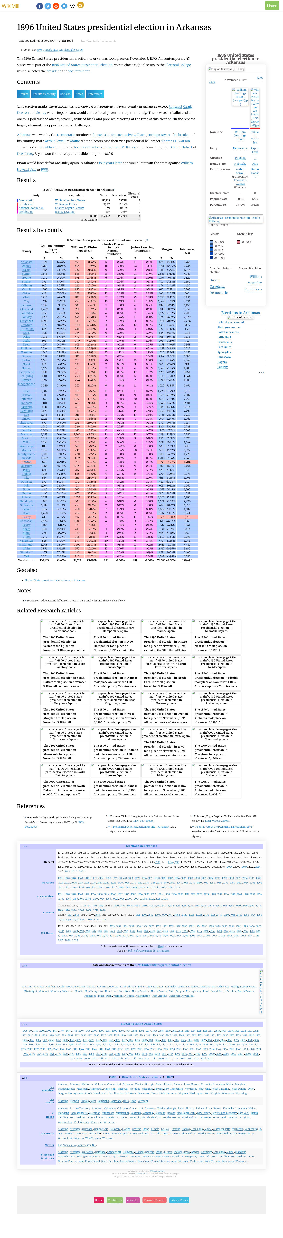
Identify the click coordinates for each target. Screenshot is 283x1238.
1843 (76, 914)
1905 (71, 1044)
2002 (142, 887)
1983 (98, 1053)
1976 (81, 887)
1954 (212, 882)
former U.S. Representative (112, 135)
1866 (51, 1039)
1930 (133, 882)
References (95, 94)
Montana (55, 991)
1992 (115, 898)
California (52, 986)
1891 (144, 914)
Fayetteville (225, 342)
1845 (155, 1035)
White (26, 548)
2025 (196, 1058)
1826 (30, 1035)
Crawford (26, 324)
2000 (129, 898)
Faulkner (26, 348)
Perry (26, 469)
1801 (108, 1030)
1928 (127, 882)
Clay (26, 301)
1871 (85, 1039)
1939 (49, 1049)
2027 (210, 1058)
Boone (26, 277)
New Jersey (25, 154)
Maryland (204, 986)
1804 (128, 1030)
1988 (108, 898)
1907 (163, 905)
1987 (124, 1053)
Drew (26, 344)
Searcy (41, 113)
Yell (26, 556)
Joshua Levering (65, 211)
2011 (100, 1058)
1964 (245, 882)
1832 (70, 1035)
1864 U (123, 878)
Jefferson (26, 399)
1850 (188, 1035)
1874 (144, 878)
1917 (147, 1044)
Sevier (26, 525)
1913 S (74, 882)
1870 (116, 905)
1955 (152, 1049)
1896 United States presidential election (60, 49)
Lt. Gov (165, 1128)
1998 (134, 887)
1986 (114, 887)
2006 (230, 866)
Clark (26, 297)
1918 (93, 882)
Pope (26, 489)
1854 (118, 926)
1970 (61, 887)
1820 (230, 1030)
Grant (26, 364)
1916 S (177, 914)
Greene (26, 368)
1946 (186, 882)
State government (229, 327)
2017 (140, 1058)
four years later (110, 163)
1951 (127, 1049)
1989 (137, 1053)
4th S (185, 930)
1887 (190, 1039)
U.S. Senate (47, 912)
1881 (150, 1039)
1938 (159, 882)
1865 (45, 1039)
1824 (256, 1030)
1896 (217, 878)
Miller (26, 442)
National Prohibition (31, 208)
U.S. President (45, 896)
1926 (120, 882)
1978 (87, 887)
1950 (199, 882)
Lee (26, 414)
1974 (75, 887)
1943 (75, 1049)
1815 (199, 1030)
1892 (212, 81)
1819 (223, 1030)
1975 (45, 1053)
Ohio (255, 163)
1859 (101, 905)
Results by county (44, 94)
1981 (85, 1053)
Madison (26, 434)
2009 (87, 1058)
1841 (129, 1035)
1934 (170, 862)
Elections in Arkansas (240, 313)
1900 (260, 78)
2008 (144, 898)
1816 (205, 1030)
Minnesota (249, 986)
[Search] (80, 5)
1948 (192, 882)
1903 (157, 914)
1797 (81, 1030)
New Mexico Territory (224, 1112)
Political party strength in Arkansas (149, 950)
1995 (177, 1053)
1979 (71, 1053)
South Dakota (246, 991)
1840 (67, 878)
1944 (179, 882)
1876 (150, 878)
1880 (163, 878)
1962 (239, 882)
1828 (44, 1035)
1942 (172, 882)
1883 (129, 905)
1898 (224, 878)
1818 (217, 1030)
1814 (193, 1030)
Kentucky (170, 986)
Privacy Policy (179, 1200)
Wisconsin (174, 995)
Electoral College (178, 65)
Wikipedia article (157, 1170)
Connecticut (78, 986)
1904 (244, 878)
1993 (164, 1053)
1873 (98, 1039)
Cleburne (26, 305)
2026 (203, 1058)
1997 (191, 1053)
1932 (157, 862)
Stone (26, 532)
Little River (26, 422)
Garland (27, 360)
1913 (178, 905)
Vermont (118, 995)
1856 (101, 878)
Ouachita (26, 465)
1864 (106, 894)
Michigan (236, 986)
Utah (109, 995)
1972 (68, 887)
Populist (240, 157)
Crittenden (27, 328)
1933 (251, 1044)
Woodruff (26, 552)
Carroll (26, 289)
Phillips (26, 473)
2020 (74, 871)
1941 (62, 1049)
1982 (101, 887)
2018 (67, 871)
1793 (55, 1030)
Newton (23, 113)
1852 (95, 878)
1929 (225, 1044)
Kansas (159, 986)
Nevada (26, 458)
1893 (229, 1039)
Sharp (26, 528)
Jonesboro (224, 357)
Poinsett (26, 481)
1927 (212, 1044)
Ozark (187, 106)
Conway (222, 366)
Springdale (224, 352)
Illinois (132, 986)
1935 (23, 1049)
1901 (157, 905)
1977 (58, 1053)
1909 (164, 914)
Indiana (142, 986)
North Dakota (159, 991)
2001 (219, 1053)
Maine (75, 141)
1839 (116, 1035)
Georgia (113, 986)
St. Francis (26, 505)
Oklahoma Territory (106, 1117)
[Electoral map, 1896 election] (261, 1011)
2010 (244, 866)
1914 (81, 882)
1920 (100, 882)
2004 (137, 898)
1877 (124, 1039)
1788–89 (27, 1030)
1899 (31, 1044)
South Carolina (227, 991)
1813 (187, 1030)
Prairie (26, 493)
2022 (82, 871)
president (54, 71)
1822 (243, 1030)
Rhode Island (210, 991)
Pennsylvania (193, 991)
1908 (44, 169)
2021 (168, 1058)
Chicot (26, 293)
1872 (137, 878)
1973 (32, 1053)
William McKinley (255, 137)
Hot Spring (26, 376)
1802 (114, 1030)
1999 (204, 1053)
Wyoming (187, 995)
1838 (109, 1035)
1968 (259, 882)
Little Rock (224, 337)
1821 (237, 1030)
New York (124, 991)
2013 (113, 1058)
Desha (26, 340)
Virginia (129, 995)
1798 (88, 1030)
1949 (114, 1049)
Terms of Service (154, 1200)
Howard (26, 380)
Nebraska (240, 163)
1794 (61, 1030)
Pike (26, 477)
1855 (97, 914)
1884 (177, 878)
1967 (231, 1049)
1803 (121, 1030)
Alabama (27, 986)
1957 (165, 1049)
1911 (111, 1044)
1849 (181, 1035)
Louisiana (183, 986)
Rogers (222, 362)
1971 (258, 1049)
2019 (153, 1058)
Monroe (26, 450)
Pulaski (26, 497)
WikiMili (10, 5)
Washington (26, 544)
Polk (26, 485)
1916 (87, 882)
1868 (130, 878)
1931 (238, 1044)
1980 (94, 887)
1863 (31, 1039)
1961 (192, 1049)
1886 (183, 878)
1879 (137, 1039)
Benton (26, 273)
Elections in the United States (141, 1023)
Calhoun (26, 285)
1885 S (136, 905)
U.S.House (50, 1115)
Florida (103, 986)
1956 (219, 882)
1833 (77, 1035)
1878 (157, 878)
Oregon (180, 991)
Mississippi (26, 446)
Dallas (26, 336)
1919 (159, 1044)
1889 (144, 905)
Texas (101, 995)
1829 (51, 1035)
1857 (232, 1035)
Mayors (49, 1145)
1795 (68, 1030)
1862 (115, 878)
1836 (60, 878)
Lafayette (26, 406)
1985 (111, 1053)
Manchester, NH (86, 1145)
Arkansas (24, 135)
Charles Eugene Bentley (69, 208)
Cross (26, 332)
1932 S (199, 914)
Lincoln (26, 418)
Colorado (64, 986)
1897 (150, 914)
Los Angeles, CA (67, 1145)
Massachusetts (220, 986)
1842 (135, 1035)
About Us (133, 1200)
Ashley (26, 265)
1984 (107, 887)
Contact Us (115, 1200)
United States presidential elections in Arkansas (55, 580)
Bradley (26, 281)
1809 (161, 1030)
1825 (24, 1035)
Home (99, 1200)
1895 (150, 905)
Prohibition (26, 211)
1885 (138, 914)
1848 (80, 878)
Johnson (26, 403)
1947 (101, 1049)
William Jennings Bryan (240, 135)
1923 (185, 1044)
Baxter (26, 269)
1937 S (211, 905)
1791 (42, 1030)
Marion (26, 438)
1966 (252, 882)
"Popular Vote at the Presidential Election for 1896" (223, 826)
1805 (134, 1030)
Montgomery (26, 454)
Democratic (240, 148)
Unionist (175, 106)
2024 (189, 1058)
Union (27, 536)
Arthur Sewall (240, 171)
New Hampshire (94, 991)
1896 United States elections (141, 1077)
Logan (27, 426)
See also (65, 94)
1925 (198, 1044)
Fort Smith (224, 347)
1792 (48, 1030)
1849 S (88, 878)
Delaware (92, 986)
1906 (251, 878)
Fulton (26, 356)
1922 (106, 882)
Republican (255, 150)
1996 (122, 898)
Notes (79, 94)
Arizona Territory (80, 1108)
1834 (83, 1035)
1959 (178, 1049)
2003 (233, 1053)
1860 (108, 878)
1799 (94, 1030)
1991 (151, 1053)
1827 (37, 1035)
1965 (218, 1049)
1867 (58, 1039)
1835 (90, 1035)
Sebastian (26, 521)
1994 (128, 887)
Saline (26, 509)
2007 (72, 1058)
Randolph (26, 501)
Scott (26, 513)
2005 (248, 1053)
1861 (258, 1035)
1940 (166, 882)
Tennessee (90, 995)
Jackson (27, 395)
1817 (211, 1030)
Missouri (43, 991)
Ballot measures (228, 332)
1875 (111, 1039)
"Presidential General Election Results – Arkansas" (140, 826)
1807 (148, 1030)
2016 (157, 898)
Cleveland (26, 309)
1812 (180, 1030)
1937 (36, 1049)
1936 (176, 862)
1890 (197, 878)
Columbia (26, 313)
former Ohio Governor (91, 147)
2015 (127, 1058)
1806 (141, 1030)
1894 (210, 878)
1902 (238, 878)
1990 (121, 887)
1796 (74, 1030)
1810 (168, 1030)
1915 (135, 1044)
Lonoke (26, 430)
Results (23, 94)
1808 (155, 1030)
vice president (79, 71)
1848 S (87, 905)
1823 (250, 1030)
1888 (190, 878)
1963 (205, 1049)
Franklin (26, 352)
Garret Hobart (255, 173)
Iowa (151, 986)
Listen (272, 5)
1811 (174, 1030)
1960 (232, 882)
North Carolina (140, 991)
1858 (131, 926)
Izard (26, 391)
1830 (57, 1035)
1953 (139, 1049)
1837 (70, 914)
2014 (257, 866)
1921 (172, 1044)
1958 (225, 882)
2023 (182, 1058)
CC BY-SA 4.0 (141, 1173)
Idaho (123, 986)
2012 (151, 898)
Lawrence (26, 410)
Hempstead (26, 372)
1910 (61, 882)
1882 (170, 878)
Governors (47, 1133)
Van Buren (26, 540)
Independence (26, 385)
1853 (95, 905)
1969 (245, 1049)
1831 (64, 1035)
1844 (73, 878)
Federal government (230, 322)
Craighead (26, 321)
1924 (113, 882)
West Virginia (159, 995)
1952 (205, 882)
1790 (35, 1030)
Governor (48, 882)
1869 (72, 1039)
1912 (67, 882)
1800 (101, 1030)
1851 (194, 1035)
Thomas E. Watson (240, 181)
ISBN (81, 822)
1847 (168, 1035)
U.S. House (47, 933)
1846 (161, 1035)
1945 (87, 1049)
